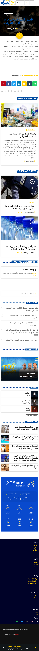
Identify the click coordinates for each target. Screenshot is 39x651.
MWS (17, 634)
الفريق (36, 545)
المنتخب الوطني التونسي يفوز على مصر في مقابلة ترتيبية (25, 438)
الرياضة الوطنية (33, 581)
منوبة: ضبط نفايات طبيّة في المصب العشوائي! (22, 135)
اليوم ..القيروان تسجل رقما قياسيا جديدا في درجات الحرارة (25, 447)
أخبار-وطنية (8, 15)
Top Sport (30, 373)
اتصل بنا (35, 550)
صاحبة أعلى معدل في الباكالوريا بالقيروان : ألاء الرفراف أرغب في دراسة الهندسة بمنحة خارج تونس (25, 458)
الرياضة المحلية (33, 579)
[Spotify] (17, 621)
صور (36, 612)
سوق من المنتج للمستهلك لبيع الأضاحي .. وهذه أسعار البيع (26, 428)
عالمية (36, 567)
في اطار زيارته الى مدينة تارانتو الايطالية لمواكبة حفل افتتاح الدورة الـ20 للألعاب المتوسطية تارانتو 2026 (21, 332)
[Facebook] (37, 621)
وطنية (36, 564)
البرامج (35, 548)
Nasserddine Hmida (30, 76)
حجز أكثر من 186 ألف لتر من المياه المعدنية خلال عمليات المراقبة (21, 247)
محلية (36, 562)
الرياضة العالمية (33, 583)
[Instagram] (27, 621)
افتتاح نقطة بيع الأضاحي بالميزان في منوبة (24, 466)
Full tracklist (32, 415)
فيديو (36, 614)
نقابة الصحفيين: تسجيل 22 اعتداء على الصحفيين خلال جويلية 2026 (20, 207)
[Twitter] (22, 621)
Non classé (30, 130)
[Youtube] (32, 621)
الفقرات (35, 598)
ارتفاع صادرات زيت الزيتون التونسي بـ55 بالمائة (22, 340)
